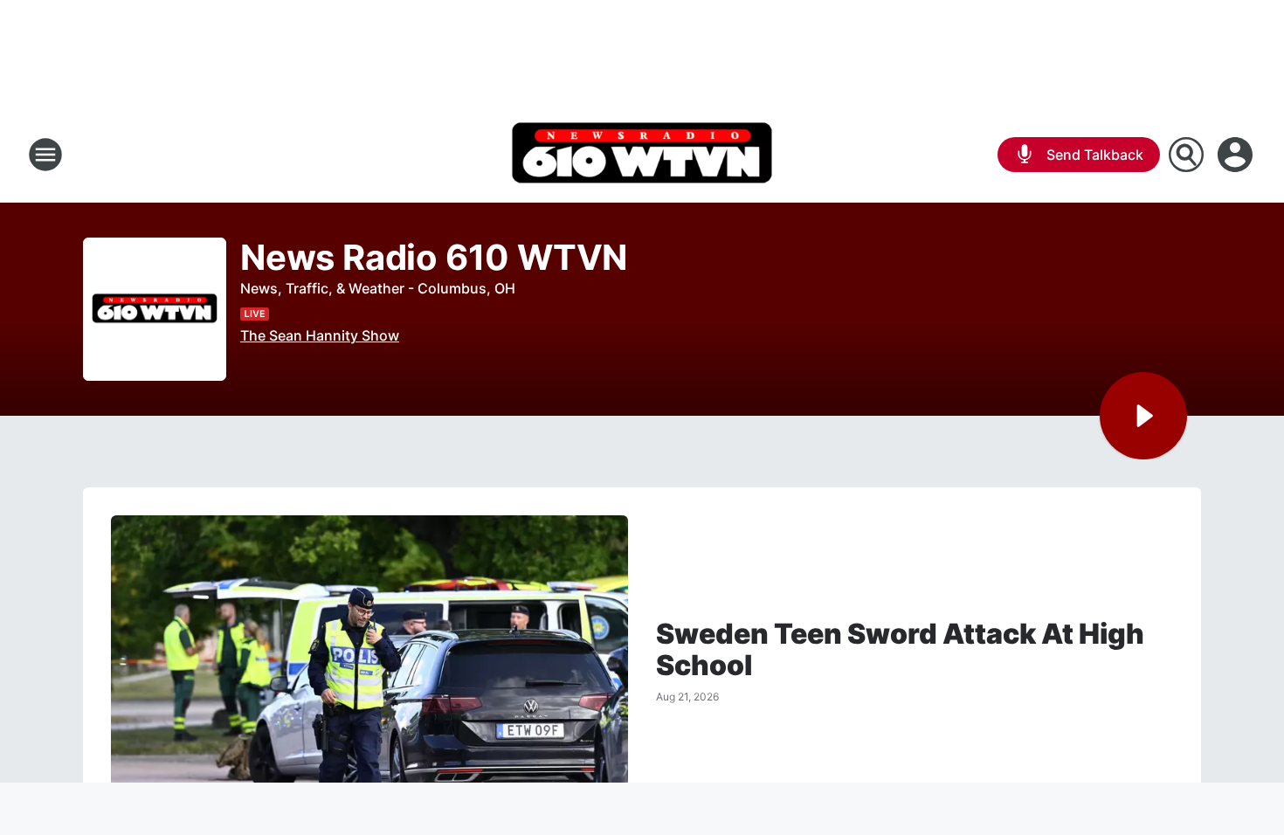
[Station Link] (642, 154)
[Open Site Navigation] (45, 154)
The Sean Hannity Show (319, 335)
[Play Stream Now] (1143, 415)
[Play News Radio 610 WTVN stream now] (154, 309)
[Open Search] (1186, 154)
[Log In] (1237, 154)
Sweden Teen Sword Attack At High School (900, 649)
